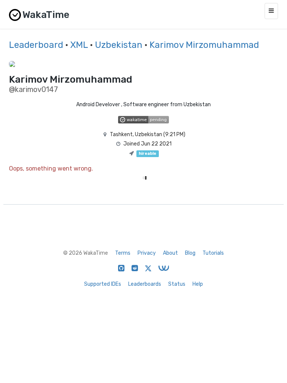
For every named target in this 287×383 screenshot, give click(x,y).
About (170, 253)
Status (176, 284)
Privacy (147, 253)
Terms (122, 253)
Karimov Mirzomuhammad (204, 45)
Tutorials (213, 253)
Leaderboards (144, 284)
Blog (190, 253)
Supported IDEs (102, 284)
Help (197, 284)
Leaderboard (36, 45)
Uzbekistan (118, 45)
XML (79, 45)
